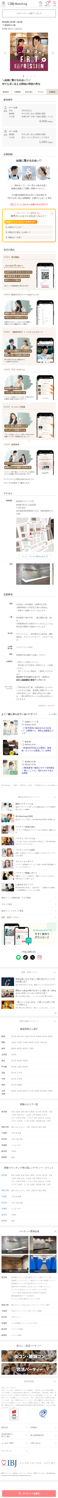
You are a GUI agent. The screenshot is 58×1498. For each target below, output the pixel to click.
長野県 (25, 1067)
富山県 (13, 1073)
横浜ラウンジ (16, 1305)
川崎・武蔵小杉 (32, 1127)
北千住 (44, 1115)
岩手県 (13, 1061)
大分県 (31, 1091)
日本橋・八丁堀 (23, 1121)
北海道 (13, 1055)
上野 (33, 1115)
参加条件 (6, 92)
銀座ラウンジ (33, 1277)
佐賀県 (19, 1091)
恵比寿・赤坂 (47, 1112)
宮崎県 (36, 1091)
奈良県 (36, 1042)
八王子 (13, 1121)
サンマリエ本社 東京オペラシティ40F (25, 1299)
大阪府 (13, 1042)
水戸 (18, 1145)
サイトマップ (6, 1451)
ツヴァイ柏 (26, 1311)
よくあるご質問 (7, 1443)
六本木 (13, 1115)
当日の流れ (29, 92)
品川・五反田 (26, 1115)
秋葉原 (38, 1115)
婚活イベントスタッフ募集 (12, 911)
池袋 (18, 1115)
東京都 (13, 1036)
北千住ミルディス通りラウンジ (39, 1287)
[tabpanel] (29, 52)
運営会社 (4, 1427)
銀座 (22, 1112)
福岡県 (13, 1091)
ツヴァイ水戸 (32, 1323)
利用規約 (33, 1427)
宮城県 (19, 1061)
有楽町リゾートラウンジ (20, 1281)
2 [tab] (27, 76)
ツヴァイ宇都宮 (17, 1329)
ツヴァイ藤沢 (45, 1305)
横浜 (13, 1127)
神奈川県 (20, 1036)
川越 (17, 1139)
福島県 (25, 1061)
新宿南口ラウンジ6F (19, 1284)
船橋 (19, 1133)
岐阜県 (25, 1049)
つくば (13, 1145)
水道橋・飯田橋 (35, 1121)
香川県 (13, 1085)
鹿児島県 (43, 1091)
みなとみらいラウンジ (30, 1305)
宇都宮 (13, 1151)
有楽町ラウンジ (49, 1281)
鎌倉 (44, 1127)
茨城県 (38, 1036)
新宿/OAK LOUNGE (18, 1287)
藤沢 (40, 1127)
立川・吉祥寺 (16, 1118)
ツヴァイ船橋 (36, 1311)
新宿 (13, 1112)
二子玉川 (29, 1118)
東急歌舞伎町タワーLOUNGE (22, 1296)
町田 (23, 1118)
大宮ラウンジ (16, 1317)
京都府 (19, 1042)
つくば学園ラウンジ (18, 1323)
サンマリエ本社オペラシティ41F (23, 1290)
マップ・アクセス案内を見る (33, 556)
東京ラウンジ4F (37, 1281)
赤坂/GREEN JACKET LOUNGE (34, 1293)
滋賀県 (31, 1042)
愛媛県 (19, 1085)
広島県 (19, 1079)
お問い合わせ (35, 1443)
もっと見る (53, 714)
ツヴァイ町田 (16, 1293)
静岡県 (19, 1049)
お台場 (47, 1118)
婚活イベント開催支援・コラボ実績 (16, 898)
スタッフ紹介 (6, 904)
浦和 (21, 1139)
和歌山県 (43, 1042)
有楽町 (17, 1112)
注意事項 (52, 92)
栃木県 (44, 1036)
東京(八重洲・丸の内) (33, 1112)
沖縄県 (50, 1091)
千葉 (13, 1133)
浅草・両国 (46, 1121)
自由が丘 (41, 1118)
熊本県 (25, 1091)
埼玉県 (32, 1036)
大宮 (13, 1139)
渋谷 (35, 1118)
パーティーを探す (31, 1493)
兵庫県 (25, 1042)
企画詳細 (17, 92)
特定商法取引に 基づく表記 (7, 1435)
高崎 (13, 1157)
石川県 (19, 1073)
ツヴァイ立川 (42, 1290)
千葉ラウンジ (16, 1311)
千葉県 (27, 1036)
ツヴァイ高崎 (16, 1335)
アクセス (40, 92)
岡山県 (13, 1079)
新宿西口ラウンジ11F (19, 1277)
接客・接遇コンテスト (10, 917)
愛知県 (13, 1049)
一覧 (55, 1013)
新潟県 (13, 1067)
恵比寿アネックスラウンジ (37, 1284)
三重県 (31, 1049)
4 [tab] (34, 76)
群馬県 (50, 1036)
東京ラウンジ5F (45, 1277)
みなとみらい (20, 1127)
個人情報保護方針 (37, 1435)
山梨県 (19, 1067)
